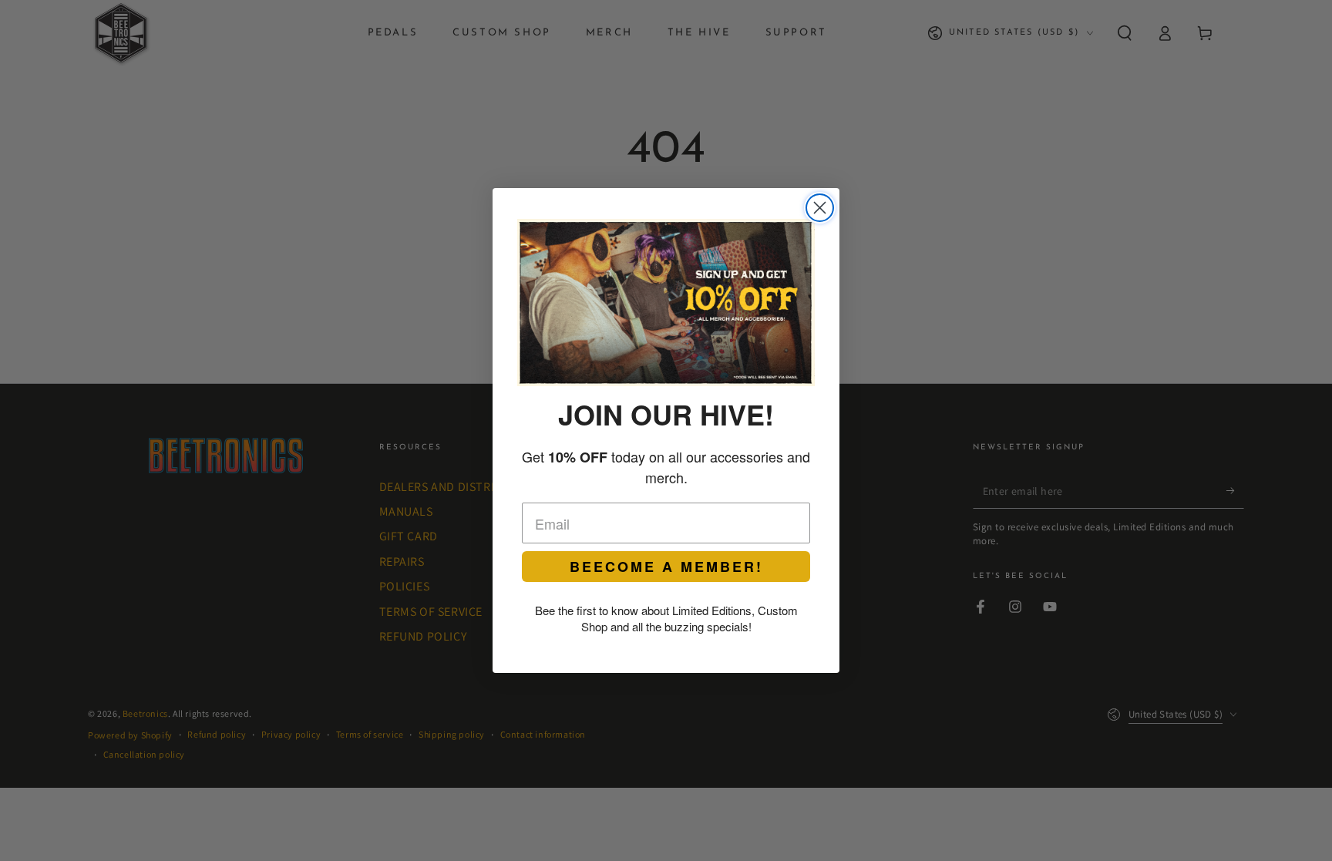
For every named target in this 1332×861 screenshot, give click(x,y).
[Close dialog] (819, 207)
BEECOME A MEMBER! (666, 567)
